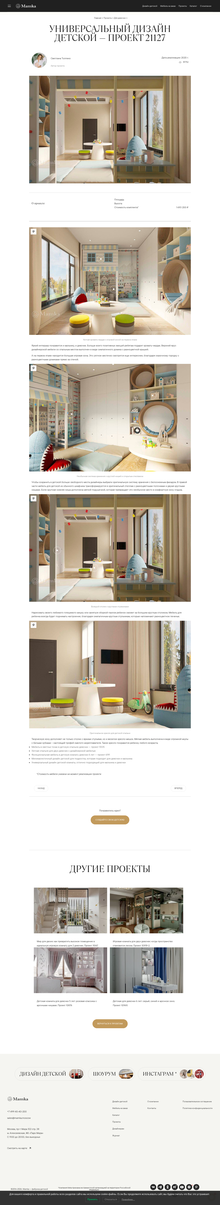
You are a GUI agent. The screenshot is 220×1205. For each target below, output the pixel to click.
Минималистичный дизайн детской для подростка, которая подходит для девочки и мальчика (82, 758)
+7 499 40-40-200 (17, 1111)
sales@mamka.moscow (19, 1117)
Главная (97, 18)
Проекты (108, 18)
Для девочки (120, 18)
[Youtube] (175, 1187)
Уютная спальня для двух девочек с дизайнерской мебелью (64, 750)
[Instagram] (189, 1187)
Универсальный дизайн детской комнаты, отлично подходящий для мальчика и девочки (79, 762)
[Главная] (25, 6)
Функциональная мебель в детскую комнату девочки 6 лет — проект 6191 (71, 754)
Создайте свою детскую (109, 819)
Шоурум (104, 1073)
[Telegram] (160, 1187)
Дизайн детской (43, 1073)
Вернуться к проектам (110, 1023)
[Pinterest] (196, 1187)
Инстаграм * (160, 1073)
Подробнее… (128, 1199)
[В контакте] (153, 1187)
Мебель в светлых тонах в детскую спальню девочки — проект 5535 (68, 746)
